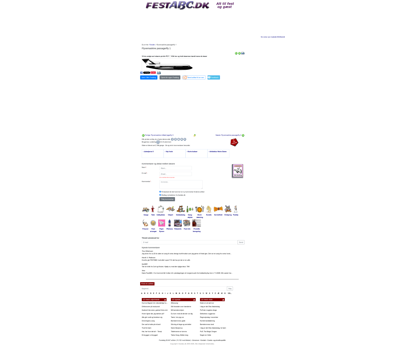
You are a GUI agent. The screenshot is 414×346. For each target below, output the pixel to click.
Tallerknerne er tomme (179, 331)
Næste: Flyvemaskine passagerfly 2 (229, 135)
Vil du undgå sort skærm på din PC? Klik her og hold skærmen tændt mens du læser (174, 56)
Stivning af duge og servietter (181, 324)
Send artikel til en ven (195, 77)
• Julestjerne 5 (148, 151)
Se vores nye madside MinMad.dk (273, 37)
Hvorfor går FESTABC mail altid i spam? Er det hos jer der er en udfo (166, 260)
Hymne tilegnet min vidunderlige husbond (155, 303)
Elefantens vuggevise (207, 313)
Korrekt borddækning (207, 321)
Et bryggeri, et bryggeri (150, 335)
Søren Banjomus (177, 328)
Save (154, 72)
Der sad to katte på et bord (151, 324)
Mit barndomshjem (177, 310)
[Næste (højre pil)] (239, 53)
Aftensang (174, 303)
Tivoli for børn (146, 328)
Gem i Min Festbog (149, 77)
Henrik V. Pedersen (148, 257)
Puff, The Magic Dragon (208, 331)
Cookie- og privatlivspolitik (216, 340)
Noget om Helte (205, 335)
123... (230, 293)
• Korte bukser (192, 151)
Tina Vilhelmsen (147, 251)
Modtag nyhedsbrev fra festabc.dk (173, 195)
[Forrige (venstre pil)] (236, 53)
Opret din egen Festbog (170, 77)
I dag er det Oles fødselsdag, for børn (213, 328)
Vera (143, 270)
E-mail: (144, 173)
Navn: (144, 167)
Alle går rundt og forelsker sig (152, 317)
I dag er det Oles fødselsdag (210, 306)
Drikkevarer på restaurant (151, 306)
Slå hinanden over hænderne (181, 306)
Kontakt (203, 340)
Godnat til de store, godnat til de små (154, 310)
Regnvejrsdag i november (209, 317)
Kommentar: (146, 181)
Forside (152, 44)
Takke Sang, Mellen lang (179, 335)
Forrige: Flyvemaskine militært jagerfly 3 (159, 135)
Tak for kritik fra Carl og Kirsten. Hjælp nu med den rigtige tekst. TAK (166, 266)
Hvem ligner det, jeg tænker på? (153, 313)
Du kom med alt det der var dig (182, 313)
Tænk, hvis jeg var (177, 317)
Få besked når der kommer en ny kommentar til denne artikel (182, 192)
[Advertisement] (193, 26)
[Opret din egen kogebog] (237, 171)
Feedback (215, 77)
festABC (145, 264)
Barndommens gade (178, 321)
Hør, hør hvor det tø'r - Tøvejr (152, 331)
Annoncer (195, 340)
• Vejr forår (169, 151)
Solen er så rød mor (207, 303)
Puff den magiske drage (208, 310)
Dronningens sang (148, 321)
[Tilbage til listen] (194, 135)
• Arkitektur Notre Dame (218, 151)
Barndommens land (207, 324)
